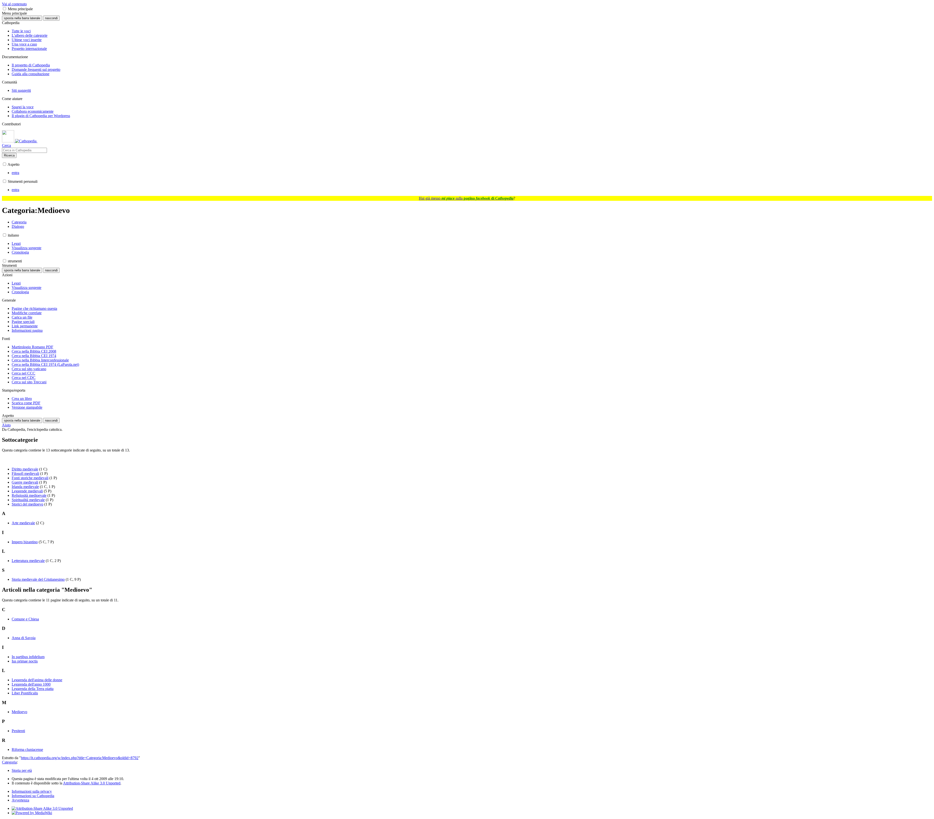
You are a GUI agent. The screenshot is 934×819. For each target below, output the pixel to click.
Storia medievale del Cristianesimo (38, 579)
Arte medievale (23, 523)
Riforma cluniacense (27, 749)
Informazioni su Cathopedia (33, 796)
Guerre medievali (25, 482)
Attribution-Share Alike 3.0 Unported (91, 783)
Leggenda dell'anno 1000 (31, 684)
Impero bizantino (25, 542)
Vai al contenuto (14, 4)
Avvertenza (20, 800)
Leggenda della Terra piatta (33, 689)
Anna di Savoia (24, 638)
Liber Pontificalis (25, 693)
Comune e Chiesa (25, 619)
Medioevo (19, 712)
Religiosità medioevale (29, 495)
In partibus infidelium (28, 657)
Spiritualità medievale (28, 500)
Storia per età (22, 770)
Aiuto (6, 425)
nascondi (51, 18)
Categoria (9, 762)
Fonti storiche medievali (30, 478)
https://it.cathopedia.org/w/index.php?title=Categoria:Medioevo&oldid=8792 (79, 758)
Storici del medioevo (27, 504)
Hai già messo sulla (466, 198)
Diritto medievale (25, 469)
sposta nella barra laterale (22, 18)
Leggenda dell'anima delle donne (37, 680)
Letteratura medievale (28, 561)
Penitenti (18, 731)
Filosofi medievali (25, 473)
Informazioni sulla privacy (32, 791)
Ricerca (9, 155)
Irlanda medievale (25, 487)
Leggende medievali (27, 491)
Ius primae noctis (25, 661)
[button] (4, 8)
